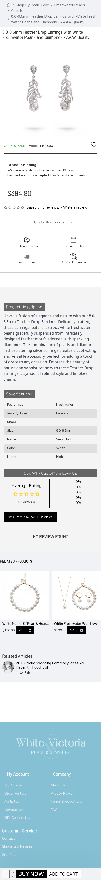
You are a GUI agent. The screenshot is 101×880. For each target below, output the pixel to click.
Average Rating (27, 486)
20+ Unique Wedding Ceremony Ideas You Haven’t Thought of (50, 665)
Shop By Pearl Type (32, 5)
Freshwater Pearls (69, 5)
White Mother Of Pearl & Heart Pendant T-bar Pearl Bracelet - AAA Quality (25, 623)
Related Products (16, 561)
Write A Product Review (30, 517)
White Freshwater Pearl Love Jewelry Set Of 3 (77, 623)
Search (16, 10)
